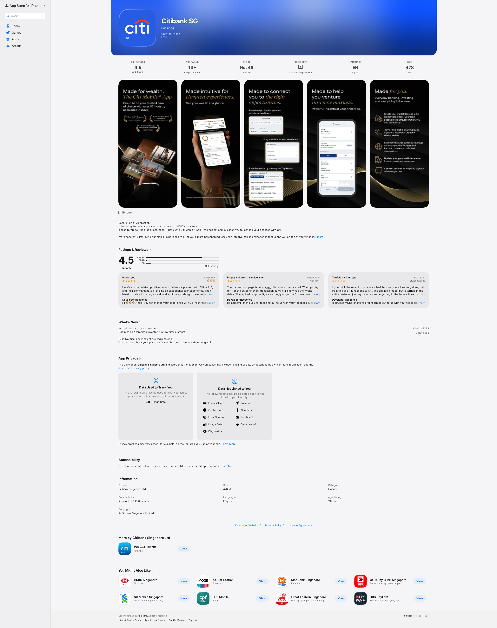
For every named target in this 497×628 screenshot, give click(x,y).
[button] (25, 26)
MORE (212, 294)
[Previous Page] (114, 290)
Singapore (409, 616)
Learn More (229, 443)
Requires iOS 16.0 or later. (134, 501)
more (320, 236)
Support (193, 620)
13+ (330, 501)
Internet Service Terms (129, 620)
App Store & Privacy (155, 620)
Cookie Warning (177, 620)
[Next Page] (433, 290)
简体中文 (423, 616)
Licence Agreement (300, 525)
